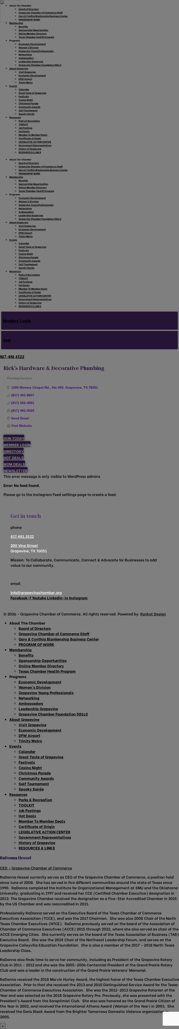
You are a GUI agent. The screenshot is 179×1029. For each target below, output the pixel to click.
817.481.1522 (22, 536)
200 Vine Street (24, 545)
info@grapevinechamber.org (36, 592)
